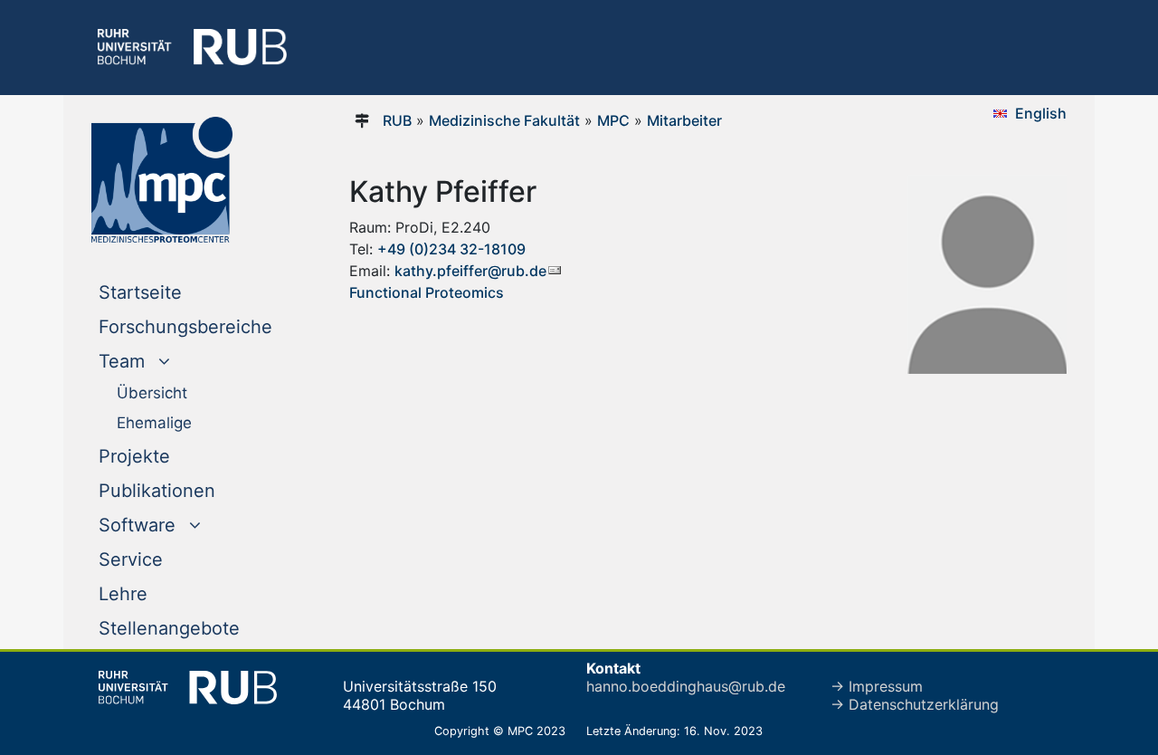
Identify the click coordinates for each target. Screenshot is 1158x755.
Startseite (177, 292)
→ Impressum (877, 686)
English (1041, 113)
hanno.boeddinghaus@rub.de (685, 686)
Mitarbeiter (684, 120)
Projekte (134, 456)
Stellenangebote (169, 628)
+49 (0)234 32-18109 (451, 249)
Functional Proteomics (426, 292)
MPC (613, 120)
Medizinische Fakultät (504, 120)
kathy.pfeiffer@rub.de (470, 271)
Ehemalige (154, 423)
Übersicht (152, 393)
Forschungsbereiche (185, 327)
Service (131, 559)
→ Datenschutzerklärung (915, 704)
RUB (397, 120)
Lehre (123, 594)
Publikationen (157, 491)
